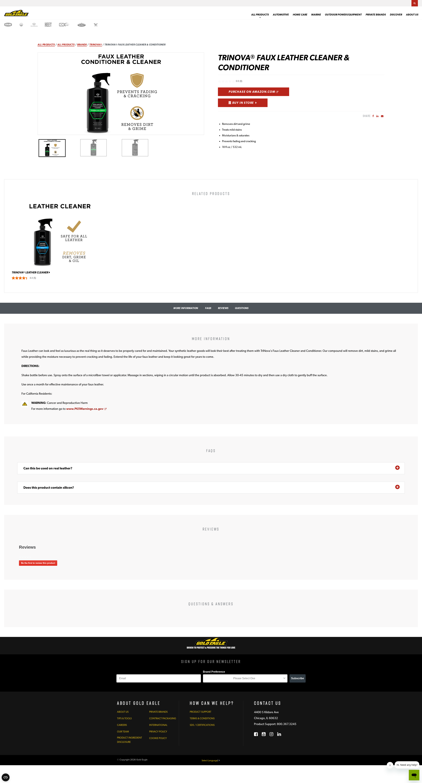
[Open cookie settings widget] (6, 777)
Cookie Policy (158, 738)
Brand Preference (214, 671)
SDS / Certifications (202, 725)
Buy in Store (242, 102)
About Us (412, 14)
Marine (316, 14)
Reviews (223, 308)
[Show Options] (284, 678)
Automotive (281, 14)
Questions (241, 308)
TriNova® (95, 44)
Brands (82, 44)
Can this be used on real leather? (47, 468)
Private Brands (376, 14)
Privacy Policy (158, 731)
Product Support (200, 711)
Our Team (123, 731)
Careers (122, 725)
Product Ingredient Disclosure (129, 739)
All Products (260, 14)
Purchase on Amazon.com (259, 91)
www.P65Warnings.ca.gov (86, 408)
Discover (396, 14)
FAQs (208, 308)
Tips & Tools (124, 718)
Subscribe (297, 678)
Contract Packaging (162, 718)
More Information (185, 308)
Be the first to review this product (39, 564)
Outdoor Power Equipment (343, 14)
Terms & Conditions (202, 718)
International (158, 725)
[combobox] (244, 678)
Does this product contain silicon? (48, 487)
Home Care (300, 14)
